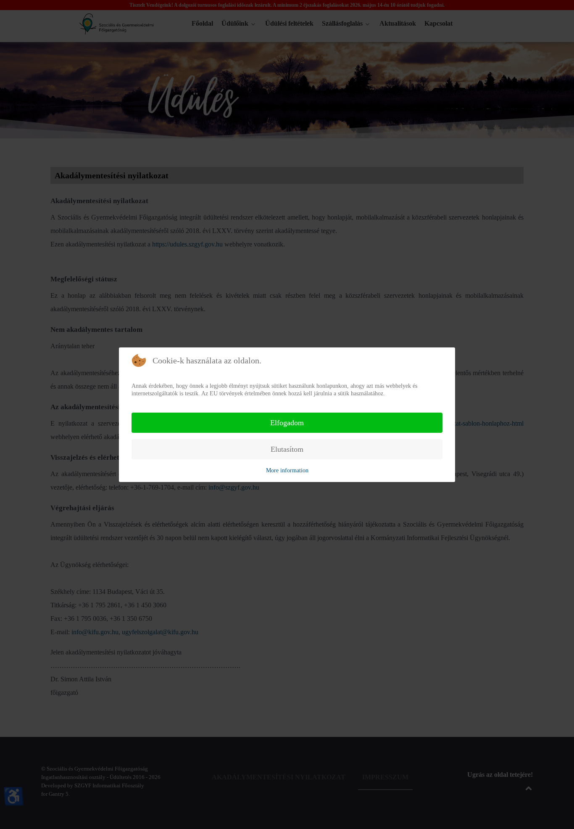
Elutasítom (287, 449)
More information (287, 470)
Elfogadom (287, 422)
